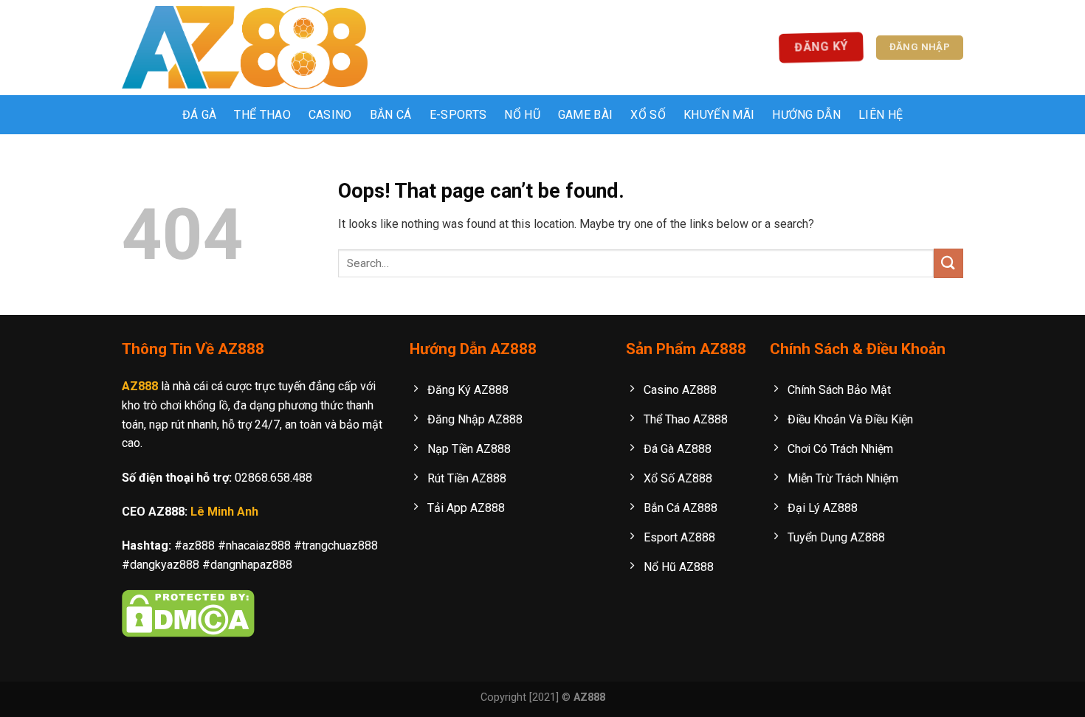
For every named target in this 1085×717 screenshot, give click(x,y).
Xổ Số (648, 115)
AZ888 (140, 386)
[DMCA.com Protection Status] (188, 613)
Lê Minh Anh (224, 512)
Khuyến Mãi (718, 115)
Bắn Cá (391, 115)
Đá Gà (199, 115)
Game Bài (585, 115)
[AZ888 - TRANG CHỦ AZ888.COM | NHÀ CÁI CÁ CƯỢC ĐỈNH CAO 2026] (245, 47)
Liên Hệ (880, 115)
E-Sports (458, 115)
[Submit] (948, 263)
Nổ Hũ (522, 115)
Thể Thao (262, 115)
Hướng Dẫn (806, 115)
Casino (330, 115)
